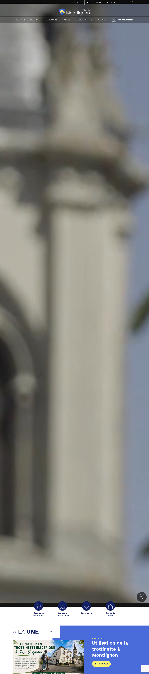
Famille (66, 20)
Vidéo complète (141, 595)
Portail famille (125, 20)
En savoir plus (101, 664)
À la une (102, 20)
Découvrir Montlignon (27, 20)
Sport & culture (84, 20)
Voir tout (52, 631)
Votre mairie (51, 20)
